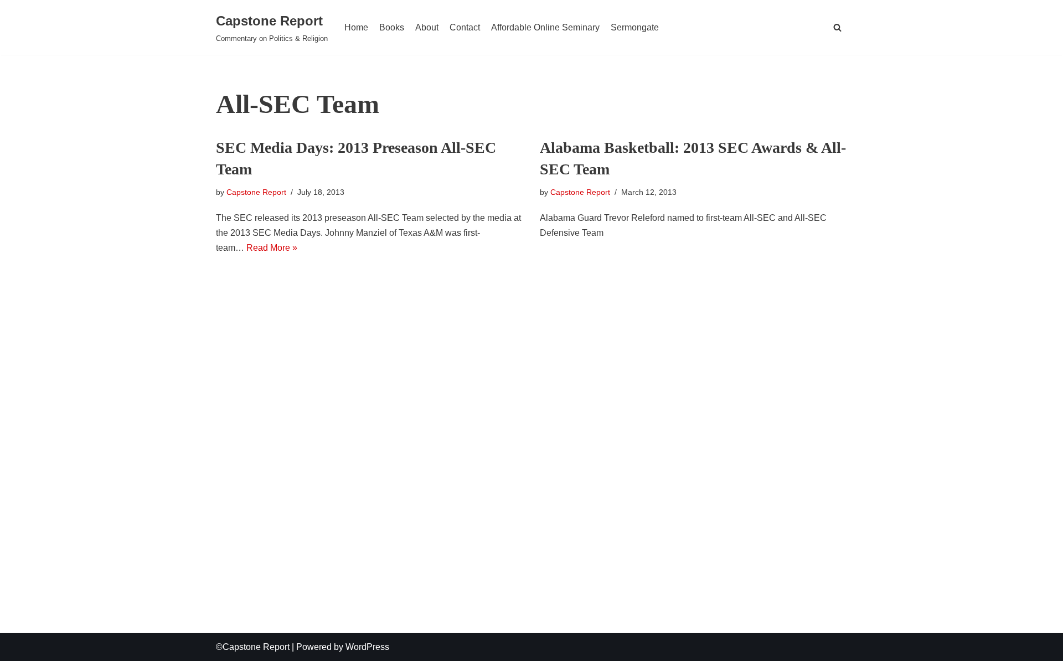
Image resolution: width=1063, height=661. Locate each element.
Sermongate (635, 27)
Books (391, 27)
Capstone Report (256, 192)
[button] (837, 27)
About (426, 27)
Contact (465, 27)
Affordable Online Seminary (545, 27)
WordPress (367, 647)
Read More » (271, 247)
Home (356, 27)
